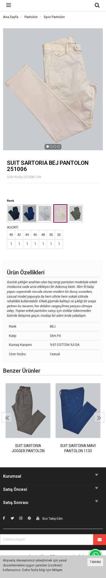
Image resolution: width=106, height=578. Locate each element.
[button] (47, 146)
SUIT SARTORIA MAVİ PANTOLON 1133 (78, 448)
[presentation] (7, 417)
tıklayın (57, 570)
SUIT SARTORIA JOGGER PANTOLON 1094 (28, 448)
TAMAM (95, 562)
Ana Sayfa (10, 17)
